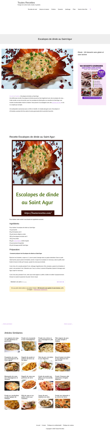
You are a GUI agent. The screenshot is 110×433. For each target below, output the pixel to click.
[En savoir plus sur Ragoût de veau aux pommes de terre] (28, 384)
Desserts (60, 9)
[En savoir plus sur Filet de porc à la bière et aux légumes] (45, 365)
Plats (74, 9)
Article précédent (7, 324)
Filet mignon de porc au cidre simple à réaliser (62, 339)
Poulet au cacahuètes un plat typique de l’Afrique (11, 397)
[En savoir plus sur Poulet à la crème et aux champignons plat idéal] (45, 347)
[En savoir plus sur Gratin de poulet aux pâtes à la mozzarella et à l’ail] (45, 385)
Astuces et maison (44, 9)
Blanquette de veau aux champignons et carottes (11, 378)
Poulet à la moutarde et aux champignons (28, 338)
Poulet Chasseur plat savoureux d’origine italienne (62, 378)
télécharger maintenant (40, 289)
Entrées (53, 9)
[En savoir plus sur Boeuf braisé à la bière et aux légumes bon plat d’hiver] (62, 366)
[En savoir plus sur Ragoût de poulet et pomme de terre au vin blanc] (28, 366)
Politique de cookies (68, 425)
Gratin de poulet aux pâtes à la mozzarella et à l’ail (45, 378)
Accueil (38, 425)
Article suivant (68, 324)
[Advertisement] (55, 22)
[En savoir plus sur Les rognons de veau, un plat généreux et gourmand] (12, 347)
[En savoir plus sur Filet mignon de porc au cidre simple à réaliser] (62, 347)
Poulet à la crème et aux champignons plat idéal (45, 339)
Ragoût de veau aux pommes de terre (28, 377)
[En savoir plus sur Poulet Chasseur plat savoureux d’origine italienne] (62, 385)
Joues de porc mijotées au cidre (44, 396)
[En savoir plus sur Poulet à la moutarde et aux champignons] (28, 346)
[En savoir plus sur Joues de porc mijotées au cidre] (45, 403)
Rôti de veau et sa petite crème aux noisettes (27, 397)
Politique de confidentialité (54, 425)
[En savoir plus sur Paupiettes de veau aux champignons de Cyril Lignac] (12, 366)
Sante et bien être (82, 9)
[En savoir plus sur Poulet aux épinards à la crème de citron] (62, 403)
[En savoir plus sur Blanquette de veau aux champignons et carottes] (12, 385)
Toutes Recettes (26, 2)
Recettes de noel (32, 9)
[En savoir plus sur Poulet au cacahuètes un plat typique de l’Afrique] (12, 405)
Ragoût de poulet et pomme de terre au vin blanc (27, 358)
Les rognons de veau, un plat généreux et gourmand (11, 339)
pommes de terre (56, 102)
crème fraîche (17, 240)
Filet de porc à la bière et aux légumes (45, 358)
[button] (90, 9)
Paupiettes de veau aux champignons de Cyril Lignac (11, 358)
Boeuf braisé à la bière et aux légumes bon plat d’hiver (62, 358)
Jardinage (67, 9)
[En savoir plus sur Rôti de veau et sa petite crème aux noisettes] (28, 405)
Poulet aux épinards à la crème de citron (62, 396)
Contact (44, 425)
